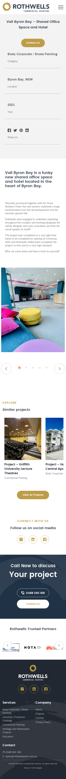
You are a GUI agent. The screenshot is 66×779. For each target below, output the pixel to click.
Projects (40, 714)
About (39, 710)
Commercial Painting (14, 725)
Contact (40, 718)
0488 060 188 (35, 593)
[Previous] (6, 368)
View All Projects (33, 495)
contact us (33, 43)
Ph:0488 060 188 (12, 752)
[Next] (59, 368)
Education (8, 737)
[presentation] (7, 645)
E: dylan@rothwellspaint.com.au (20, 756)
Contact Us (33, 604)
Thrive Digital (36, 768)
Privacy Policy (43, 722)
